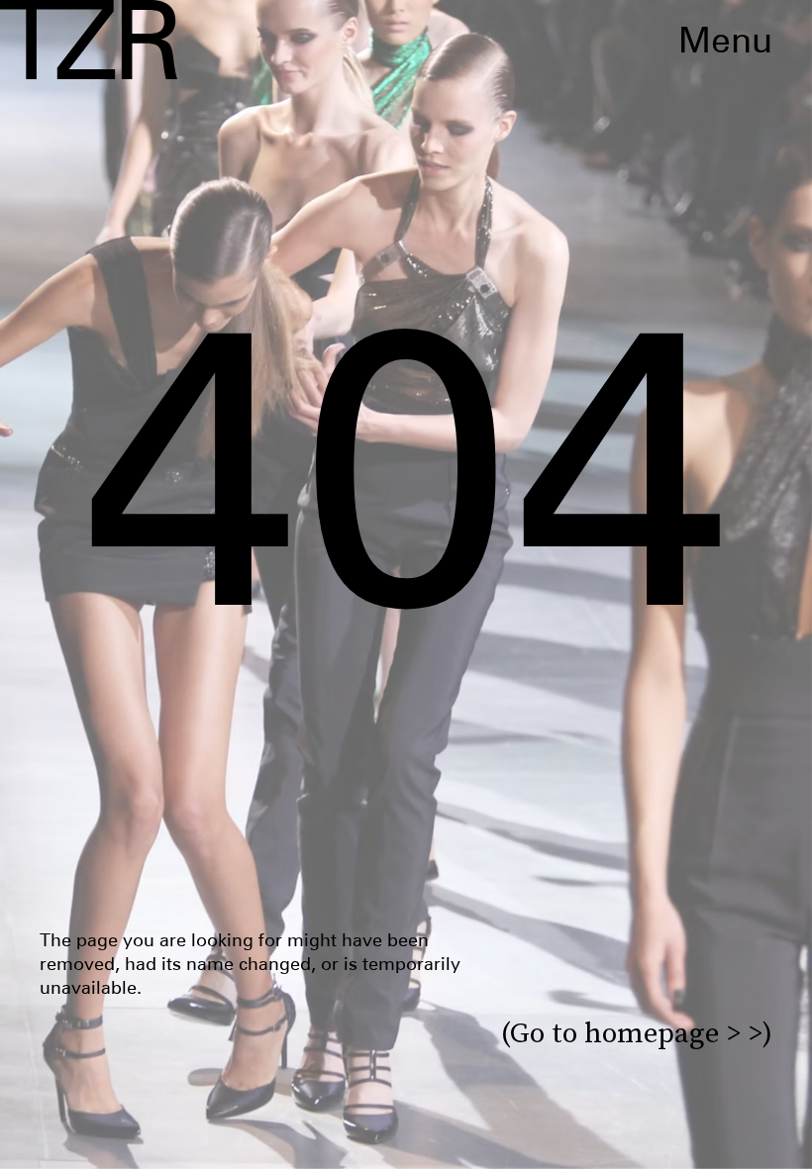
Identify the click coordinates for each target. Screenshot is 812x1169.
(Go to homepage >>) (636, 1033)
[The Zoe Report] (88, 39)
